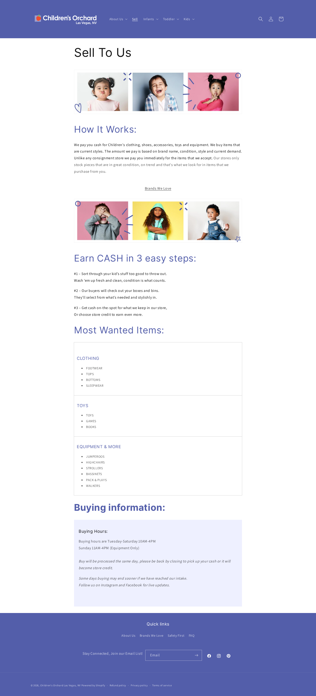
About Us (128, 635)
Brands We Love (158, 188)
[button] (118, 19)
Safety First (176, 635)
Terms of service (162, 685)
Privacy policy (139, 685)
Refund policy (118, 685)
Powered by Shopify (93, 685)
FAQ (192, 635)
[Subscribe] (197, 655)
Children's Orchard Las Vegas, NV (60, 685)
